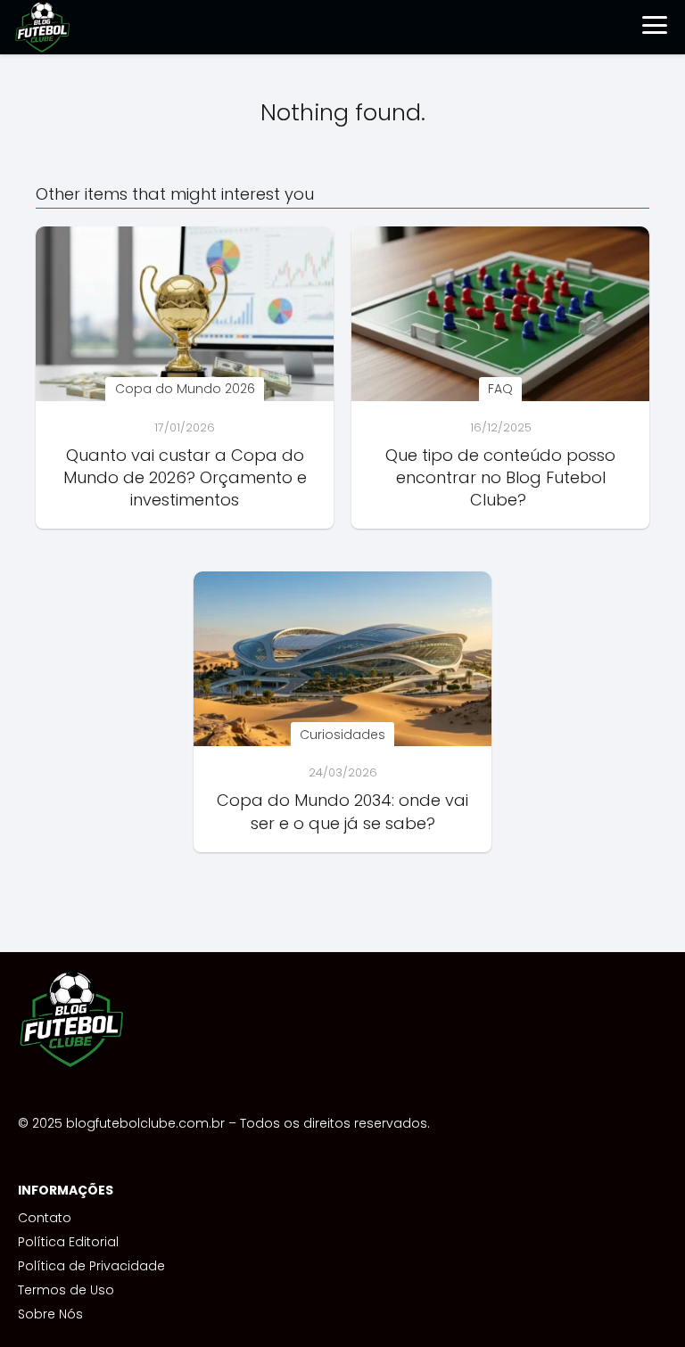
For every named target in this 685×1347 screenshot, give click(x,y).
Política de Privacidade (91, 1266)
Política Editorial (68, 1242)
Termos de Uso (66, 1290)
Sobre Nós (50, 1314)
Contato (44, 1218)
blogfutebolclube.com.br (145, 1123)
